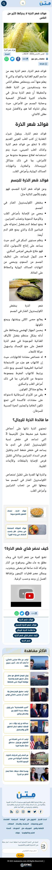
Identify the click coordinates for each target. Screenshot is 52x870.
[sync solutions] (26, 866)
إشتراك (20, 855)
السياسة (14, 819)
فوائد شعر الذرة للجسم (26, 625)
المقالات (10, 823)
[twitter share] (12, 59)
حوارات (17, 832)
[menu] (23, 3)
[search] (4, 3)
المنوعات (16, 828)
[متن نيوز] (45, 3)
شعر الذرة (26, 641)
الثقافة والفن (39, 828)
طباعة (42, 63)
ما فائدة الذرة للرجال (26, 630)
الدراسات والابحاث (22, 823)
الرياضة (22, 819)
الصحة (7, 54)
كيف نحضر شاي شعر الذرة (26, 635)
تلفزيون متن (31, 819)
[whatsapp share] (6, 59)
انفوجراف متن (26, 828)
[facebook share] (18, 59)
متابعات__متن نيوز (38, 58)
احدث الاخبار (42, 819)
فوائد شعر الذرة (26, 620)
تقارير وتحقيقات (37, 823)
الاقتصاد (6, 819)
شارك (24, 58)
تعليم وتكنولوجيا (28, 832)
